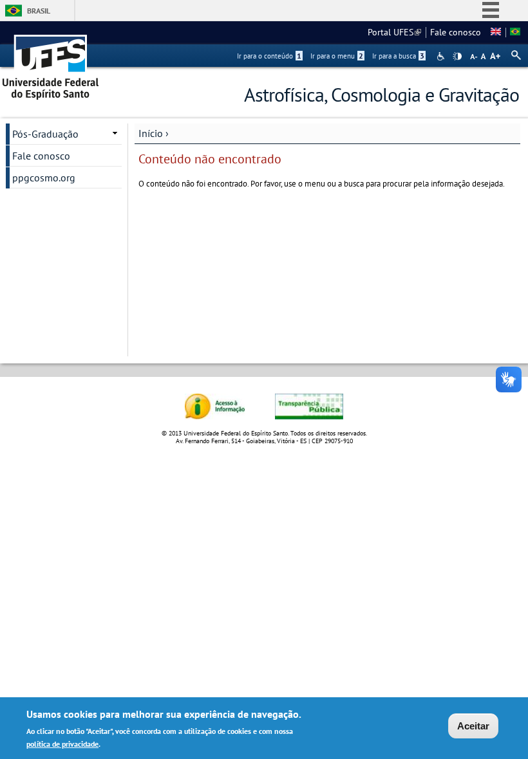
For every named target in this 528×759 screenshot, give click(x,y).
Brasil (38, 10)
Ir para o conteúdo (269, 55)
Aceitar (473, 725)
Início (150, 133)
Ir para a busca (398, 55)
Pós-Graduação (45, 133)
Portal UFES (394, 32)
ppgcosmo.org (43, 177)
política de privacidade (62, 744)
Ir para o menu (336, 55)
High (457, 56)
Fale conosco (455, 32)
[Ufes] (51, 63)
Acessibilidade (442, 56)
